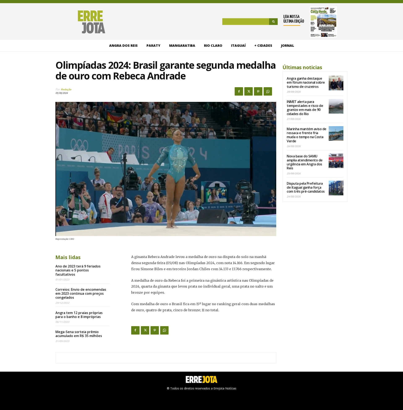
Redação (66, 89)
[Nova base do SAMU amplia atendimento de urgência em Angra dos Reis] (336, 160)
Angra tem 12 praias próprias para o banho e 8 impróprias (79, 314)
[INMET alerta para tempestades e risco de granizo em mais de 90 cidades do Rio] (336, 106)
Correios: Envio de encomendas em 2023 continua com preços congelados (80, 293)
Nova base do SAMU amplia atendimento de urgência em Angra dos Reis (305, 162)
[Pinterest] (258, 91)
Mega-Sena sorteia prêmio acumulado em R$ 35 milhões (78, 334)
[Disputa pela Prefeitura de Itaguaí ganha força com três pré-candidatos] (336, 188)
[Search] (273, 21)
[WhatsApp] (268, 91)
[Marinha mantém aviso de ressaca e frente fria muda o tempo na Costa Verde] (336, 133)
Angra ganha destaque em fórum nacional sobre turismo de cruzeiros (306, 82)
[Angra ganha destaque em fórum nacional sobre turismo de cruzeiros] (336, 83)
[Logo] (69, 22)
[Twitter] (248, 91)
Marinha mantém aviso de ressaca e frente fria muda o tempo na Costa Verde (306, 135)
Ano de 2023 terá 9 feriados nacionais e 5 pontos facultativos (78, 270)
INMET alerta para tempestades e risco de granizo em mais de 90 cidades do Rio (305, 107)
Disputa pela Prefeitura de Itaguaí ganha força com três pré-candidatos (306, 187)
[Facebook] (239, 91)
